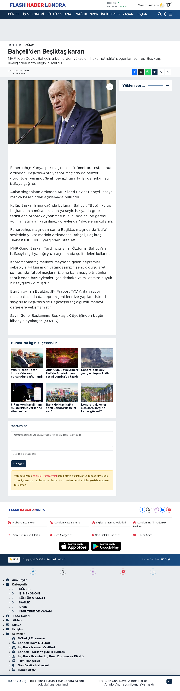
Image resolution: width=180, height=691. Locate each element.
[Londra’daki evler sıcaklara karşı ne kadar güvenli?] (97, 392)
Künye (16, 625)
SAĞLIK (81, 14)
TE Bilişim (166, 559)
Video (17, 620)
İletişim (17, 629)
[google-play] (106, 546)
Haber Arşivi (145, 535)
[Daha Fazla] (155, 72)
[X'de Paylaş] (141, 72)
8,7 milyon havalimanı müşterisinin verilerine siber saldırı (26, 408)
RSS (15, 559)
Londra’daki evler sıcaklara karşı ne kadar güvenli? (93, 408)
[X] (149, 510)
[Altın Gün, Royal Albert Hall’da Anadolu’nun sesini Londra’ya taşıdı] (62, 357)
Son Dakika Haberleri (107, 535)
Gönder (18, 463)
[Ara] (160, 14)
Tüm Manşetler (63, 535)
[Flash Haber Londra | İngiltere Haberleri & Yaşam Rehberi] (37, 5)
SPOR (94, 14)
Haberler (14, 45)
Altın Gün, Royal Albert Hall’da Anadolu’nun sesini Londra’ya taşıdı (62, 373)
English (142, 14)
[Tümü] (167, 85)
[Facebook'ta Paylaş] (134, 72)
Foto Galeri (21, 616)
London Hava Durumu (67, 522)
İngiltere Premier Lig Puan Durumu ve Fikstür (51, 656)
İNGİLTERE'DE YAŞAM (117, 14)
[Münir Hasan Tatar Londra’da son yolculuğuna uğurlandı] (27, 357)
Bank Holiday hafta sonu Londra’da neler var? (61, 408)
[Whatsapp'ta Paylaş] (148, 72)
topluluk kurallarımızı (45, 476)
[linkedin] (153, 572)
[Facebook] (142, 510)
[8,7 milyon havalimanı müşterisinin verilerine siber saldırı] (27, 392)
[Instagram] (156, 510)
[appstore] (75, 546)
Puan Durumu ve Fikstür (26, 535)
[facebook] (33, 572)
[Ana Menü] (169, 14)
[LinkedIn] (162, 510)
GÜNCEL (14, 14)
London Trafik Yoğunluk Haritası (149, 524)
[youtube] (123, 572)
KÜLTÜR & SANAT (60, 14)
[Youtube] (169, 510)
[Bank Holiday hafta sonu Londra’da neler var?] (62, 392)
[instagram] (93, 572)
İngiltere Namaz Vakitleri (111, 522)
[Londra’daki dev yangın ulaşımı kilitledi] (97, 357)
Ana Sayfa (19, 580)
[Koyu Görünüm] (164, 14)
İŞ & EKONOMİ (33, 14)
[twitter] (63, 572)
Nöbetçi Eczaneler (23, 522)
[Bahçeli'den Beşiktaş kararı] (62, 112)
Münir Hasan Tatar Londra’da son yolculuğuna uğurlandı (27, 373)
